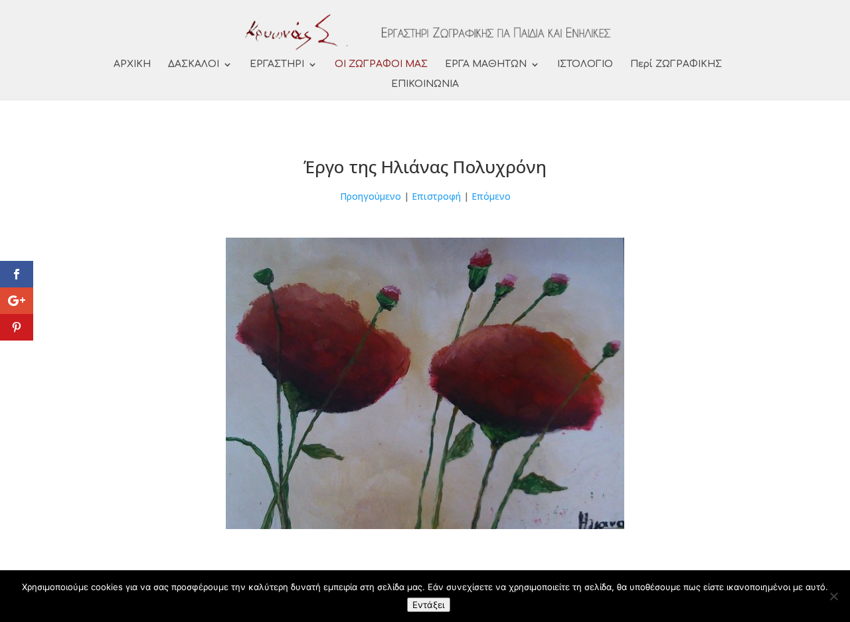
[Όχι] (833, 596)
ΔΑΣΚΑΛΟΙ (193, 64)
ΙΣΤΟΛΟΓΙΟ (585, 64)
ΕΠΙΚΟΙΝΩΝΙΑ (425, 84)
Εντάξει (428, 604)
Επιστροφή (436, 196)
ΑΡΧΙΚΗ (132, 64)
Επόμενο (491, 196)
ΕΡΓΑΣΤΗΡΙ (277, 64)
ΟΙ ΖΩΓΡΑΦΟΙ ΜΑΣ (381, 64)
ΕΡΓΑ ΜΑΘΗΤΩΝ (486, 64)
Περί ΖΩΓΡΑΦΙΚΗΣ (676, 64)
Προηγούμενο (370, 196)
